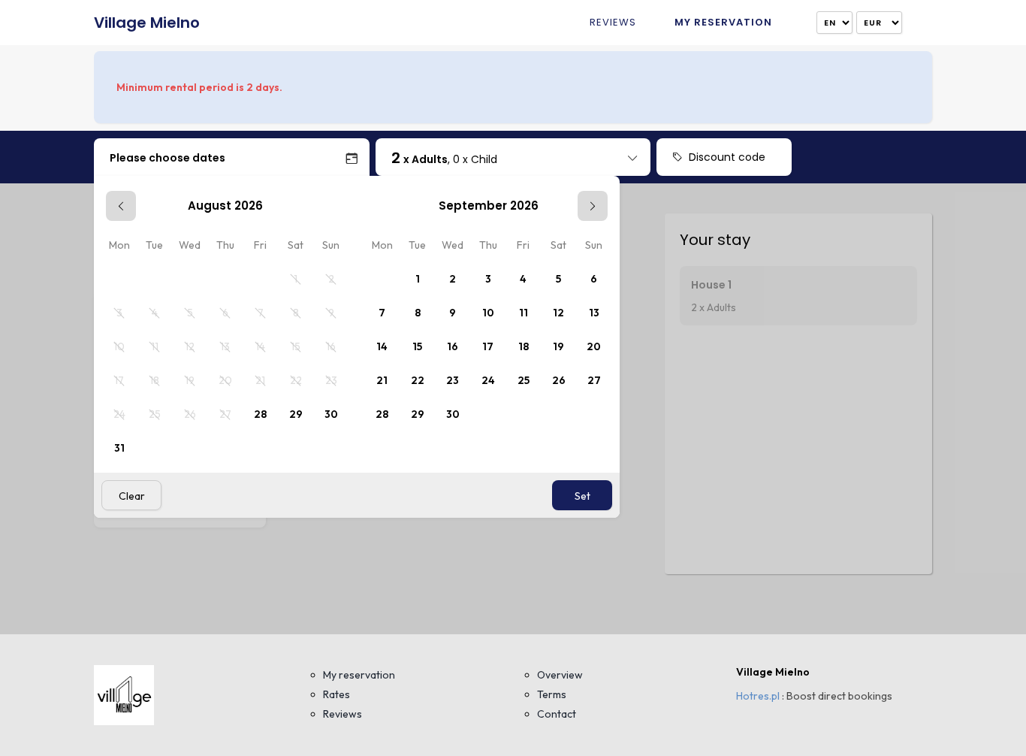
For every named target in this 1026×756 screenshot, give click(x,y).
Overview (560, 675)
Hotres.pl (758, 696)
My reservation (723, 22)
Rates (336, 694)
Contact (556, 714)
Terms (551, 694)
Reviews (613, 22)
